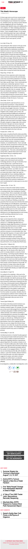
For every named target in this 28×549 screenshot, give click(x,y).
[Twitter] (13, 367)
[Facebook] (9, 367)
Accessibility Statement (14, 544)
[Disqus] (14, 393)
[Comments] (17, 367)
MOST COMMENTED (5, 510)
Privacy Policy (22, 542)
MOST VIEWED (3, 468)
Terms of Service (14, 542)
